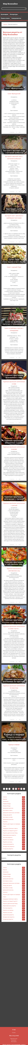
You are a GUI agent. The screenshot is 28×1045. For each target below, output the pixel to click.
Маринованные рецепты (9, 835)
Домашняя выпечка (8, 808)
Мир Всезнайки (10, 3)
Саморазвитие (16, 18)
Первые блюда (7, 803)
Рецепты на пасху (7, 842)
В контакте (13, 1040)
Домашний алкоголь (8, 819)
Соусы (4, 826)
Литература (14, 14)
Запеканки (5, 801)
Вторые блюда (6, 806)
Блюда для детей (7, 815)
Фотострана (14, 1041)
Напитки (5, 821)
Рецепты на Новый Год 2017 (10, 830)
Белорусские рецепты (8, 846)
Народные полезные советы (10, 828)
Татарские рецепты (8, 848)
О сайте (14, 1032)
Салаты (5, 797)
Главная (5, 24)
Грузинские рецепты (8, 844)
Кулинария (4, 14)
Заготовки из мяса (7, 810)
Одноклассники (13, 1038)
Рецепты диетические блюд (10, 833)
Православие (5, 18)
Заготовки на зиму (7, 817)
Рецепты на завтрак (8, 839)
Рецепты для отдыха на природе (11, 824)
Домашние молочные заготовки (11, 812)
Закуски (5, 799)
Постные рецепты (7, 837)
